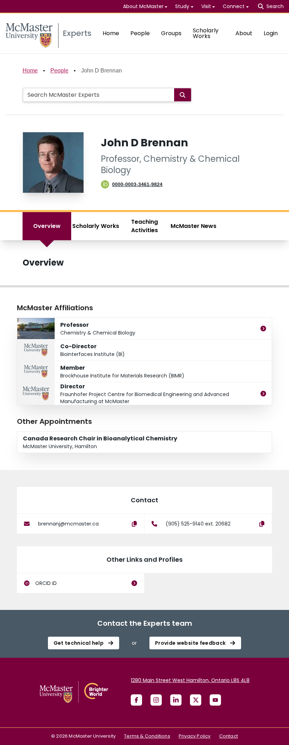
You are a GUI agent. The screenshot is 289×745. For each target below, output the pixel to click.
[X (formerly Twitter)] (195, 700)
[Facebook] (136, 700)
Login (271, 33)
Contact (228, 736)
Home (111, 33)
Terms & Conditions (147, 736)
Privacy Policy (195, 736)
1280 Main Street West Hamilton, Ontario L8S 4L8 (190, 680)
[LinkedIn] (176, 700)
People (140, 33)
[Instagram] (156, 700)
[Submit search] (182, 94)
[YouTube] (215, 700)
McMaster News (193, 226)
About (243, 33)
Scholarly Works (206, 33)
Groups (171, 33)
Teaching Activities (144, 226)
